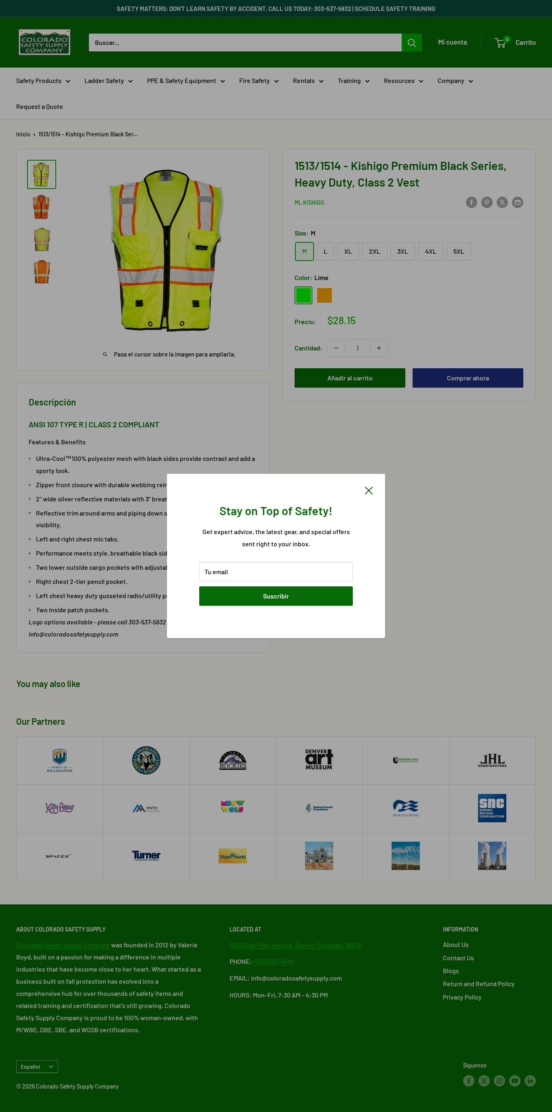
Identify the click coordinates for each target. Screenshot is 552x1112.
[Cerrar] (369, 490)
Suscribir (276, 596)
